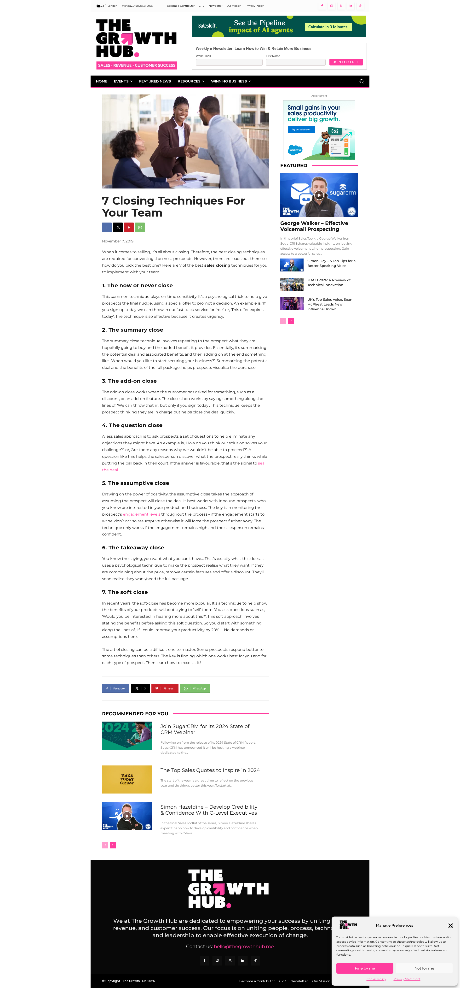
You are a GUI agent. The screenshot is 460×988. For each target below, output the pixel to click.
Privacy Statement (407, 979)
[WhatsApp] (140, 227)
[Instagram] (331, 6)
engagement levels (141, 514)
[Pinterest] (129, 227)
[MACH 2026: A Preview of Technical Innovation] (292, 284)
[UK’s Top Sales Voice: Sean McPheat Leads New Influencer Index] (292, 303)
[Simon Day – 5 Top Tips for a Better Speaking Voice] (292, 265)
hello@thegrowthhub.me (244, 946)
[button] (450, 925)
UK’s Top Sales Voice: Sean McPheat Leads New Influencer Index (329, 304)
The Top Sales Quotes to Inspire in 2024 (210, 770)
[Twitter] (341, 6)
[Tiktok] (360, 6)
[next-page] (113, 845)
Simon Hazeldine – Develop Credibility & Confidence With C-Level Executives (209, 810)
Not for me (424, 968)
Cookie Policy (376, 979)
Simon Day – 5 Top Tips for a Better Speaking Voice (331, 263)
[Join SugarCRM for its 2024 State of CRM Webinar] (127, 736)
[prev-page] (105, 845)
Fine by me (365, 968)
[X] (118, 227)
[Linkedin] (350, 6)
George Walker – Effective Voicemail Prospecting (314, 226)
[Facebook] (322, 6)
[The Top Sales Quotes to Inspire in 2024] (127, 779)
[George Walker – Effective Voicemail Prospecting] (319, 195)
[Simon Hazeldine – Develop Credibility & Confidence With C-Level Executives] (127, 816)
